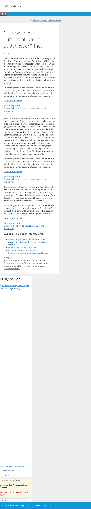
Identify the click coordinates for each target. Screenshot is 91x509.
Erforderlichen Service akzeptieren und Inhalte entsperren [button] (25, 109)
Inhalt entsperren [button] (12, 105)
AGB (31, 505)
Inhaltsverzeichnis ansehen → (13, 466)
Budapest (8, 257)
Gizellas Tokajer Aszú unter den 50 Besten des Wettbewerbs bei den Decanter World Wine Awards (27, 261)
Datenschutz (40, 505)
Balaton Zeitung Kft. (19, 505)
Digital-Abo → (6, 475)
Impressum (50, 505)
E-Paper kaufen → (8, 470)
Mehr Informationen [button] (13, 100)
